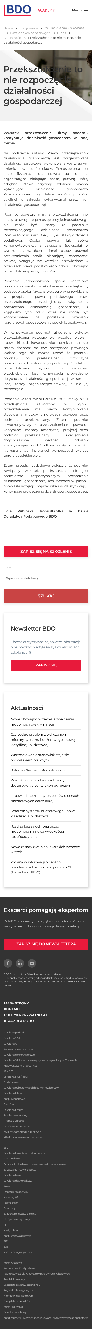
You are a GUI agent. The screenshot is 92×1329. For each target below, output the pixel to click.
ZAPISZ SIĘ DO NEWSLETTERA (46, 944)
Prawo (7, 1186)
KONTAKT (12, 1009)
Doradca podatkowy (15, 1312)
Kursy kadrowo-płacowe (17, 1235)
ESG (6, 1147)
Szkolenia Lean (12, 1175)
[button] (80, 10)
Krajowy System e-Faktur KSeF (21, 1065)
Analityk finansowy (14, 1279)
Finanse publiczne (14, 1120)
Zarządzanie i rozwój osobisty (20, 1169)
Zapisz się (46, 665)
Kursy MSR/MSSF (14, 1306)
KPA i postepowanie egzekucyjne (23, 1137)
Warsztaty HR (11, 1197)
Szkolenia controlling (15, 1115)
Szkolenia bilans (12, 1093)
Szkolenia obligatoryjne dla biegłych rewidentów (31, 1087)
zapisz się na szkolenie (46, 551)
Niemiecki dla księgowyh (18, 1295)
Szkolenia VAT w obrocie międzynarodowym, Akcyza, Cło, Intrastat (41, 1060)
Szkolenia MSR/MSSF (16, 1076)
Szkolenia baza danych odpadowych (24, 1153)
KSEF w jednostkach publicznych (22, 1132)
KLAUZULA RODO (19, 1021)
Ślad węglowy (12, 1158)
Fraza (8, 567)
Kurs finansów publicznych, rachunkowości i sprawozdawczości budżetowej (46, 1317)
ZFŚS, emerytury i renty (17, 1219)
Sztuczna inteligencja (15, 1191)
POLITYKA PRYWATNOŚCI (25, 1015)
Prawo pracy (10, 1202)
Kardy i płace (11, 1230)
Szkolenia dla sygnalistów (18, 1180)
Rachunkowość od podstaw (19, 1268)
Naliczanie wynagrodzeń (18, 1252)
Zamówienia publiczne (16, 1126)
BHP (6, 1225)
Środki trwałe (11, 1082)
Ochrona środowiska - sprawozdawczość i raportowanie (35, 1164)
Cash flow (9, 1104)
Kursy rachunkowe (14, 1099)
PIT (5, 1241)
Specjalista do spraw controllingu (22, 1284)
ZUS (6, 1246)
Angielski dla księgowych (18, 1290)
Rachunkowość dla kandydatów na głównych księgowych (36, 1273)
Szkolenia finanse (13, 1109)
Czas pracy (9, 1208)
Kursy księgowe (13, 1262)
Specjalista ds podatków (17, 1301)
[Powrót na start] (29, 10)
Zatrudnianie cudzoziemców (20, 1213)
